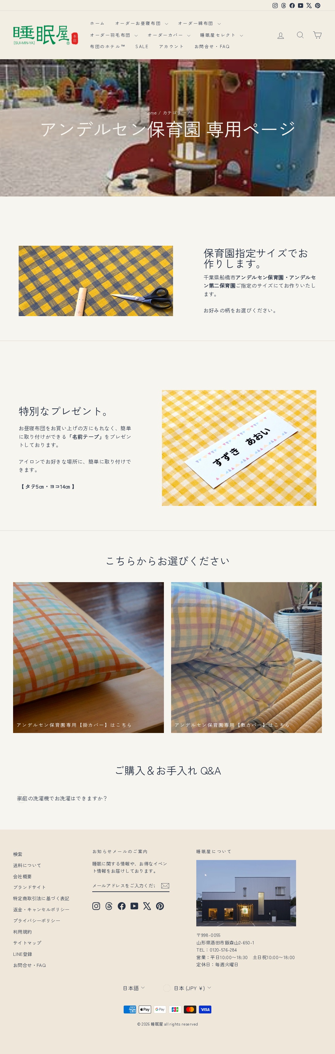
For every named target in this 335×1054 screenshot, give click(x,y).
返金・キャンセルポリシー (41, 909)
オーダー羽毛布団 (111, 35)
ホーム (97, 23)
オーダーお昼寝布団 (139, 23)
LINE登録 (22, 954)
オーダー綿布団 (197, 23)
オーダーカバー (166, 35)
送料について (27, 865)
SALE (142, 46)
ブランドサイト (29, 887)
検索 (18, 854)
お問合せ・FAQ (212, 46)
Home (151, 112)
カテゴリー (174, 112)
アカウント (172, 46)
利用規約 (22, 931)
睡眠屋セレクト (219, 35)
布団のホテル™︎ (108, 46)
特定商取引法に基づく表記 (41, 898)
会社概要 (22, 876)
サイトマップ (27, 942)
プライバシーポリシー (36, 920)
